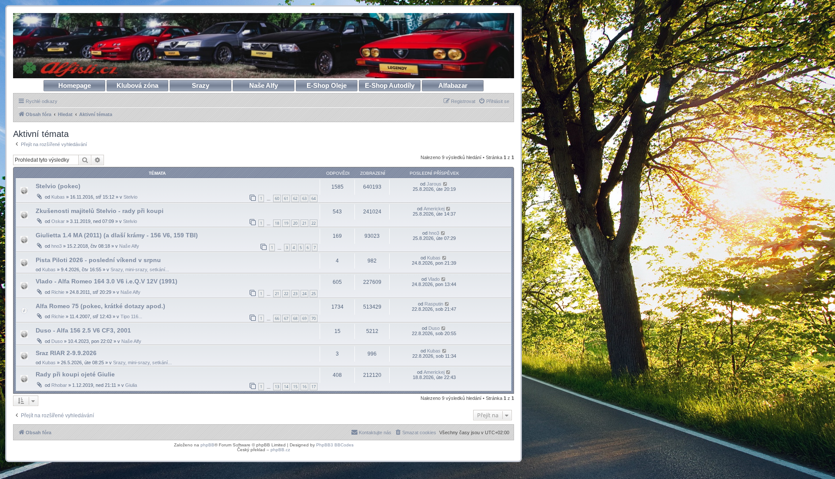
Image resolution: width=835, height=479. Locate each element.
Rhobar (59, 385)
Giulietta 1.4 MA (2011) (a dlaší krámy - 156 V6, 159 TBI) (117, 235)
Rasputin (433, 303)
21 (304, 223)
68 (295, 318)
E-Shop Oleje (327, 85)
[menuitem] (493, 101)
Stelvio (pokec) (58, 186)
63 (304, 198)
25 (313, 293)
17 (313, 386)
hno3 (56, 246)
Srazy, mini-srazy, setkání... (139, 269)
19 (286, 223)
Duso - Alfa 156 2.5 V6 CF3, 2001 (83, 330)
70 (313, 318)
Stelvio (130, 197)
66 (277, 318)
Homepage (74, 85)
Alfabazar (453, 85)
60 (277, 198)
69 (304, 318)
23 (295, 293)
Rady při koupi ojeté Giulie (75, 374)
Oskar (58, 221)
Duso (57, 341)
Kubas (58, 197)
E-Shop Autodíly (389, 85)
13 (277, 386)
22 (313, 223)
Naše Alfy (263, 85)
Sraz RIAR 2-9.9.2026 (66, 352)
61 (286, 198)
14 (286, 386)
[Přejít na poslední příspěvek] (445, 183)
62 (295, 198)
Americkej (434, 208)
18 (277, 223)
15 (295, 386)
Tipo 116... (131, 316)
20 (295, 223)
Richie (57, 292)
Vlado (434, 279)
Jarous (434, 183)
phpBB (207, 444)
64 (313, 198)
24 (304, 293)
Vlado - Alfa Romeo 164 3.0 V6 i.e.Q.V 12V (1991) (106, 281)
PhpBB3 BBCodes (335, 444)
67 (286, 318)
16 (304, 386)
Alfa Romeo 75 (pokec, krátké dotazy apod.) (100, 306)
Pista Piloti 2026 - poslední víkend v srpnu (98, 259)
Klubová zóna (137, 85)
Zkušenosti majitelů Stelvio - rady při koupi (100, 210)
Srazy (200, 85)
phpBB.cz (280, 449)
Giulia (131, 385)
